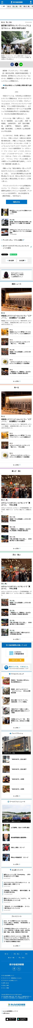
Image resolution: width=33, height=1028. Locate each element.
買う (21, 6)
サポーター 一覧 (16, 660)
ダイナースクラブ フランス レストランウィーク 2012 (16, 247)
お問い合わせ (6, 983)
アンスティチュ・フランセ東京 (12, 240)
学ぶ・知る (9, 22)
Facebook (14, 969)
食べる (9, 6)
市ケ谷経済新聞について (8, 975)
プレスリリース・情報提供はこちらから (12, 978)
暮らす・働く (27, 6)
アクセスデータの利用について (10, 980)
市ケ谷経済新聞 (16, 2)
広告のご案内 (6, 985)
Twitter (19, 969)
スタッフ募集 (6, 988)
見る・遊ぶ (15, 6)
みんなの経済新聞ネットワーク (16, 1005)
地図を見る (16, 202)
